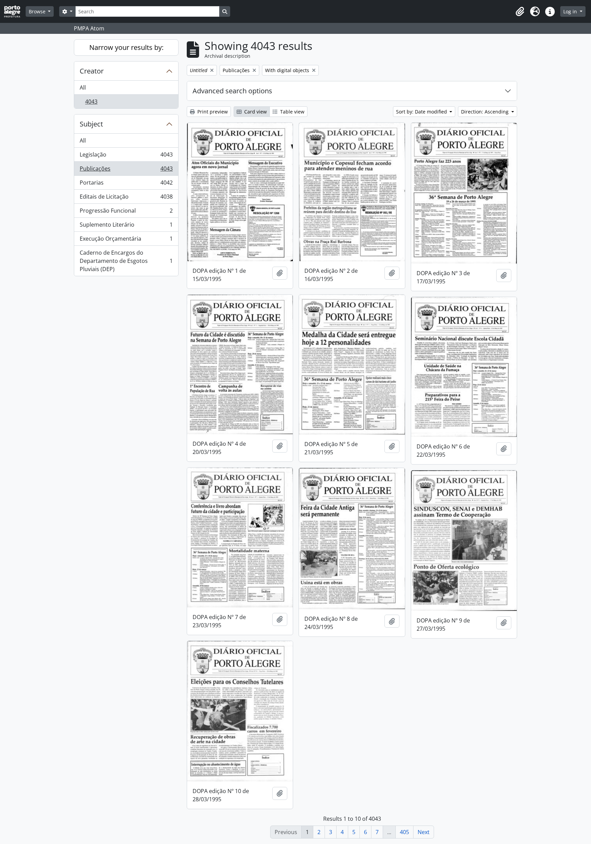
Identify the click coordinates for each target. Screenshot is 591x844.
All (83, 87)
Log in (570, 11)
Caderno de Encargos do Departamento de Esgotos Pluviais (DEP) (126, 261)
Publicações (126, 170)
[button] (519, 11)
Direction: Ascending (485, 111)
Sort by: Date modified (422, 111)
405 (404, 832)
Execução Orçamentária (126, 240)
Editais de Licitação (126, 198)
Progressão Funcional (126, 212)
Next (424, 832)
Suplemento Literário (126, 226)
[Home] (15, 11)
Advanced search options (232, 90)
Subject (91, 124)
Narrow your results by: (126, 47)
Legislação (126, 156)
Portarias (126, 184)
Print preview (212, 111)
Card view (255, 111)
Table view (291, 111)
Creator (92, 71)
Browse (38, 11)
